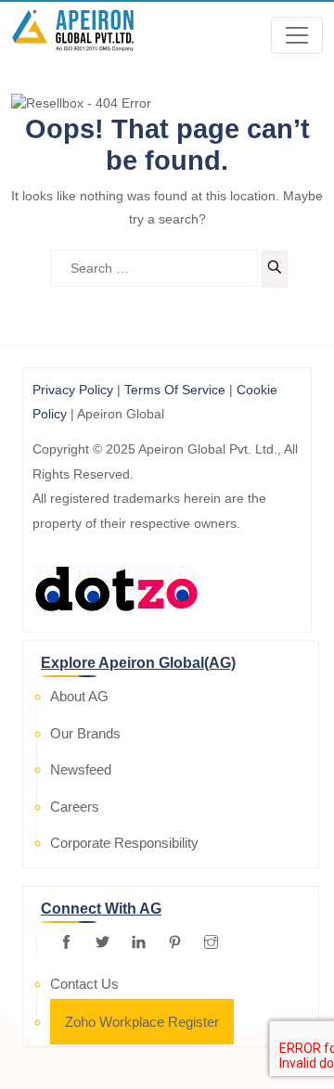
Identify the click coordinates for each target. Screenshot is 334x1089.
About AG (79, 696)
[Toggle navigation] (297, 35)
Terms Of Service (174, 389)
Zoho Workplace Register (142, 1022)
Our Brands (85, 733)
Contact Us (84, 984)
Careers (74, 806)
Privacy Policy (72, 389)
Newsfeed (80, 769)
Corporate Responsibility (124, 843)
